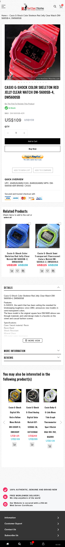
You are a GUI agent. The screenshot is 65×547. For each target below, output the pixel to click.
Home (4, 15)
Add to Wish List (22, 170)
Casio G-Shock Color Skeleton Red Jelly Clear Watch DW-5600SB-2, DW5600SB (17, 257)
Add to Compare (43, 170)
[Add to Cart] (12, 271)
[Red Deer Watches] (32, 7)
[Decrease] (8, 133)
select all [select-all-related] (7, 217)
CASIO (28, 186)
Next (61, 422)
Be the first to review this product (19, 103)
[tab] (32, 288)
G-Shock (13, 296)
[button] (19, 82)
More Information (14, 351)
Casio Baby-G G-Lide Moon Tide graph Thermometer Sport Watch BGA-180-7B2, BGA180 (50, 422)
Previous (4, 422)
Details (8, 287)
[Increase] (24, 133)
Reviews (8, 358)
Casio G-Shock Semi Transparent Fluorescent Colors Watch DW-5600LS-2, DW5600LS (47, 257)
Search (55, 6)
